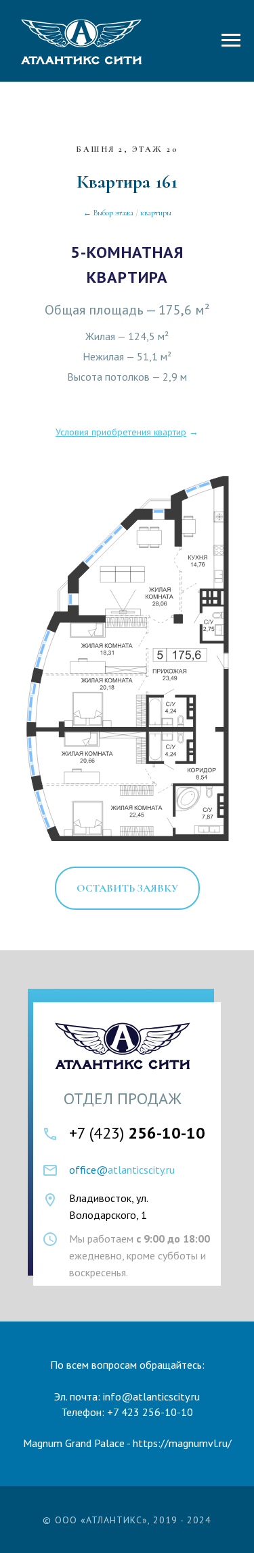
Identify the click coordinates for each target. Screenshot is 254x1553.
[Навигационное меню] (230, 40)
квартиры (155, 212)
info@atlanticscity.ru (151, 1396)
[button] (127, 888)
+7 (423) (137, 1132)
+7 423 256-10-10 (150, 1412)
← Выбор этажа (108, 212)
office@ (88, 1169)
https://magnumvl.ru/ (182, 1443)
